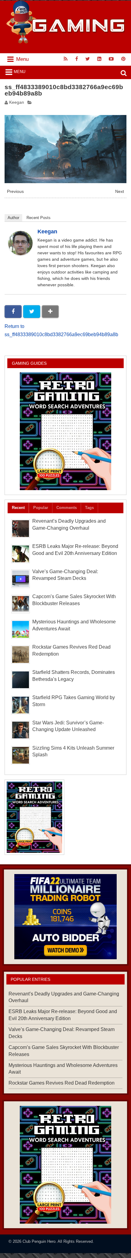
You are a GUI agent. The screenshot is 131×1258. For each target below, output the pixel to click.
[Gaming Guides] (65, 916)
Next (119, 191)
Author (13, 217)
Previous (15, 191)
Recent (18, 507)
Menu (19, 71)
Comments (66, 507)
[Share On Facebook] (13, 311)
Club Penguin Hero (39, 1241)
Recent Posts (39, 217)
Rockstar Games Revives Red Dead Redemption (62, 1083)
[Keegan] (20, 253)
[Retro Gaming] (65, 431)
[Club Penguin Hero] (65, 41)
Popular (40, 507)
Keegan (16, 102)
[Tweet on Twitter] (31, 311)
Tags (89, 507)
